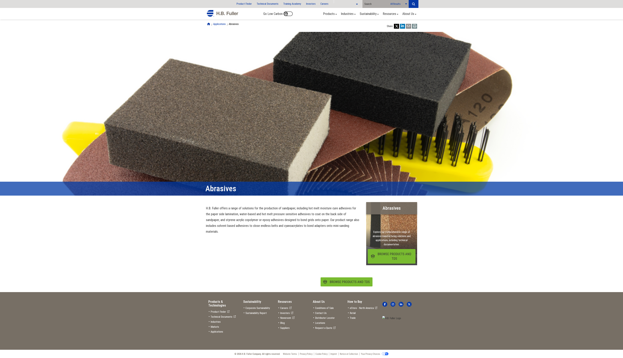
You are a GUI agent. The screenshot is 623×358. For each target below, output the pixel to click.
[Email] (408, 26)
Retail (353, 313)
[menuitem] (329, 14)
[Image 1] (391, 318)
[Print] (414, 26)
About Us (408, 14)
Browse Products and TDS (350, 282)
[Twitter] (396, 26)
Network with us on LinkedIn (401, 304)
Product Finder (244, 3)
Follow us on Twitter (409, 304)
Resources (389, 14)
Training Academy (292, 3)
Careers (324, 3)
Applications (219, 24)
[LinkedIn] (402, 26)
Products (329, 14)
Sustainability (368, 14)
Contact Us (321, 313)
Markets (215, 326)
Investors (311, 3)
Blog (282, 322)
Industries (347, 14)
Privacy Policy (306, 354)
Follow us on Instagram (393, 304)
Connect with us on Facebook (384, 304)
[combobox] (375, 4)
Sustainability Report (256, 313)
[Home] (208, 24)
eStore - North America (362, 308)
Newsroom (285, 317)
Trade (353, 317)
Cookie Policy (321, 354)
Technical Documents (267, 3)
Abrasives (234, 24)
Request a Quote (323, 328)
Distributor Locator (325, 317)
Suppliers (285, 328)
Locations (320, 322)
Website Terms (290, 354)
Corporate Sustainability (257, 308)
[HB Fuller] (222, 13)
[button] (413, 4)
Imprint (333, 354)
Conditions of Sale (324, 308)
